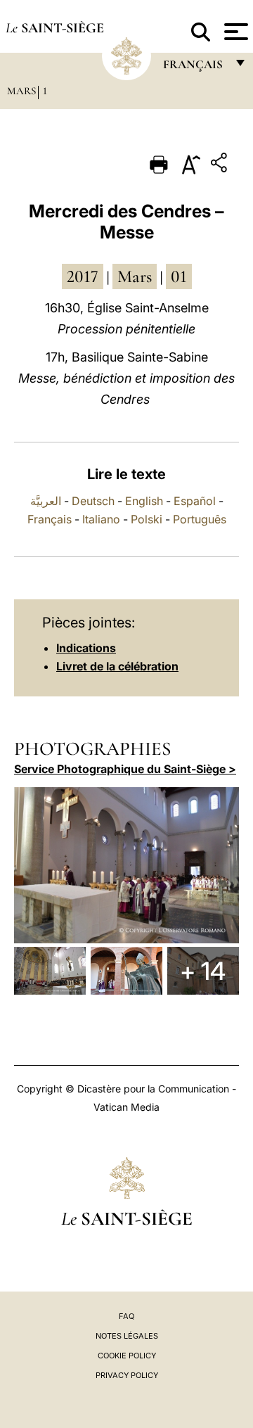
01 (179, 276)
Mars (21, 90)
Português (199, 519)
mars (134, 276)
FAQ (126, 1316)
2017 (82, 276)
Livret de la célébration (117, 666)
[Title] (221, 165)
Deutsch (93, 501)
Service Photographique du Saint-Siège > (125, 769)
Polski (146, 519)
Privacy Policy (127, 1375)
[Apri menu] (234, 32)
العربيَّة (45, 501)
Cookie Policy (127, 1355)
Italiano (101, 519)
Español (195, 501)
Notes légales (127, 1336)
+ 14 (203, 971)
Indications (86, 648)
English (144, 501)
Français (49, 519)
